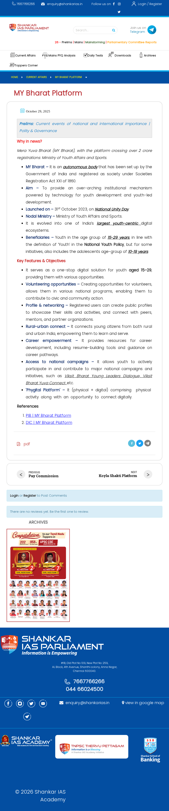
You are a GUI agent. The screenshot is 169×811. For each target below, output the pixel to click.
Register (155, 4)
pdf (25, 444)
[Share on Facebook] (131, 443)
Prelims (57, 42)
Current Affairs (25, 55)
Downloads (123, 55)
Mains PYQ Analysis (61, 55)
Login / (143, 4)
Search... (82, 30)
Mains (69, 42)
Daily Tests (95, 55)
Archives (150, 55)
